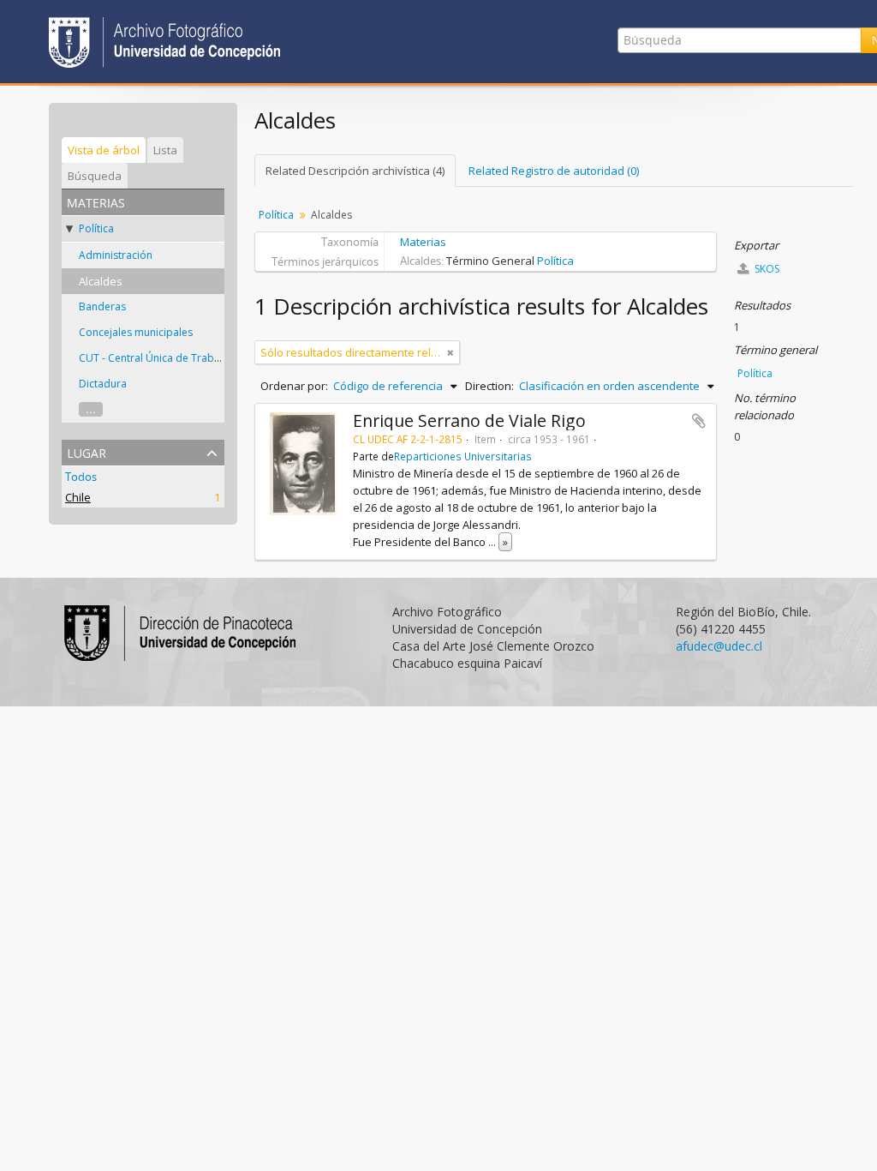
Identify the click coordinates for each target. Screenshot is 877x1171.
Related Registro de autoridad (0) (553, 170)
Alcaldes (100, 281)
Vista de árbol (104, 150)
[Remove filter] (450, 352)
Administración (115, 255)
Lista (165, 150)
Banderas (102, 306)
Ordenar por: (294, 385)
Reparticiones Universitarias (463, 456)
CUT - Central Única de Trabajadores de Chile (189, 358)
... (91, 409)
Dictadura (103, 383)
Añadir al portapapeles (698, 420)
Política (96, 228)
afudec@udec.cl (719, 646)
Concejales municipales (136, 332)
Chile (78, 497)
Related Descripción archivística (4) (354, 170)
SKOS (765, 268)
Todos (81, 476)
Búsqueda (95, 175)
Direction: (489, 385)
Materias (423, 241)
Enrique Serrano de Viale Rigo (469, 420)
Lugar (86, 451)
